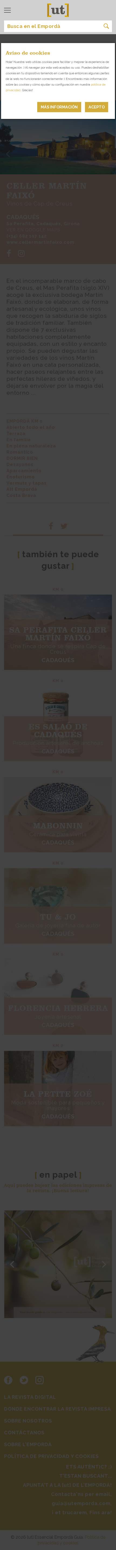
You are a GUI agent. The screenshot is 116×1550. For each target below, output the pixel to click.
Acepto (96, 107)
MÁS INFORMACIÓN (59, 107)
